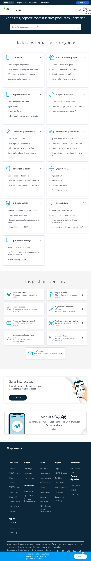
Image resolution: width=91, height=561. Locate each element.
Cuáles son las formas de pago (19, 79)
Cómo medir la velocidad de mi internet (67, 143)
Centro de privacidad (26, 544)
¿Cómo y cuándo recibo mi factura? (65, 69)
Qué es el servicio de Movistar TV (64, 139)
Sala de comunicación (27, 547)
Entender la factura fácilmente (64, 79)
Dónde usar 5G (57, 180)
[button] (85, 10)
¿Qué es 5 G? (57, 176)
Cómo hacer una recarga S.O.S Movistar (23, 185)
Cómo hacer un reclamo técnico (64, 101)
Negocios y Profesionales (27, 3)
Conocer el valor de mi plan (62, 64)
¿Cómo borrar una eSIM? (17, 215)
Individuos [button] (8, 3)
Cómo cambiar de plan (16, 139)
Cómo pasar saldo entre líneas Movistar (23, 180)
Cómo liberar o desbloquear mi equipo (23, 69)
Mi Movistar (82, 2)
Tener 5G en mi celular (60, 190)
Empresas (45, 3)
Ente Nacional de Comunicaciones (31, 550)
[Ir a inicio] (6, 10)
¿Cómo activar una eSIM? (18, 227)
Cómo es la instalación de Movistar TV (67, 148)
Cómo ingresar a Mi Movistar (19, 143)
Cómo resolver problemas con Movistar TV (68, 106)
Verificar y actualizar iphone (19, 247)
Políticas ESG (13, 547)
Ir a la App (80, 556)
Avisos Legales (12, 544)
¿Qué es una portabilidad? (62, 210)
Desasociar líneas (14, 111)
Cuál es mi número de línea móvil (21, 148)
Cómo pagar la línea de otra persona (22, 153)
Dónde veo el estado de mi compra (21, 74)
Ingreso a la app (14, 106)
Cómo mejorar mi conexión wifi (64, 111)
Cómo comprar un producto (18, 64)
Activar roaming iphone (17, 259)
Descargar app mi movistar (18, 101)
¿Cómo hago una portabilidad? (64, 215)
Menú (18, 10)
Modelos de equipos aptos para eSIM (22, 210)
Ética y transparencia (43, 544)
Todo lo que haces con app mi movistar (23, 116)
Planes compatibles (59, 185)
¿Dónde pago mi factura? (61, 74)
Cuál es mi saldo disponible (18, 176)
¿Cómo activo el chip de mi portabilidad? (67, 227)
